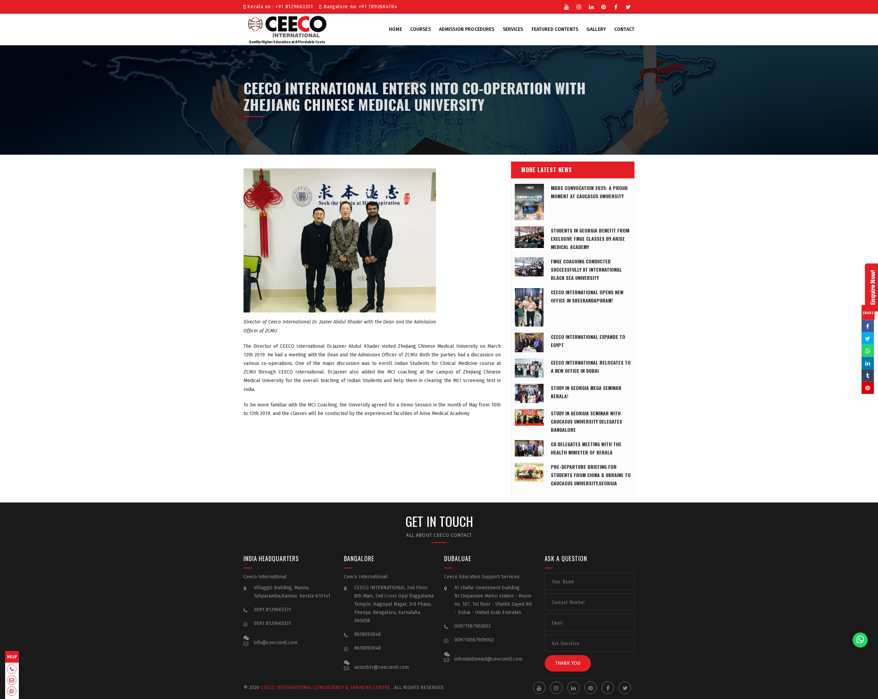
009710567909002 (474, 640)
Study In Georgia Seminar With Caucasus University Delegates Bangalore (586, 421)
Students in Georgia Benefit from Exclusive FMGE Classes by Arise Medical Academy (590, 238)
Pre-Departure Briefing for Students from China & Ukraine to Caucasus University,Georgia (591, 475)
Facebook (616, 6)
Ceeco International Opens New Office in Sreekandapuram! (587, 296)
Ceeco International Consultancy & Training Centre (325, 687)
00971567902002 (472, 626)
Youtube (566, 6)
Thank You (567, 663)
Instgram (579, 6)
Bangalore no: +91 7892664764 (359, 7)
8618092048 (367, 634)
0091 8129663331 (272, 610)
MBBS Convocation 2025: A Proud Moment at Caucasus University (589, 192)
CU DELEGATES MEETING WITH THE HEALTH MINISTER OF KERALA (586, 448)
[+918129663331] (11, 669)
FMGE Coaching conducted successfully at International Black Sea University (586, 269)
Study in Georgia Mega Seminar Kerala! (586, 392)
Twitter (628, 6)
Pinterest (603, 6)
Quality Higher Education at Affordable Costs (287, 42)
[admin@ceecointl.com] (11, 680)
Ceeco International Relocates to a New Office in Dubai (591, 366)
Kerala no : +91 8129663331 (281, 7)
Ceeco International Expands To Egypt (588, 340)
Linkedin (591, 6)
